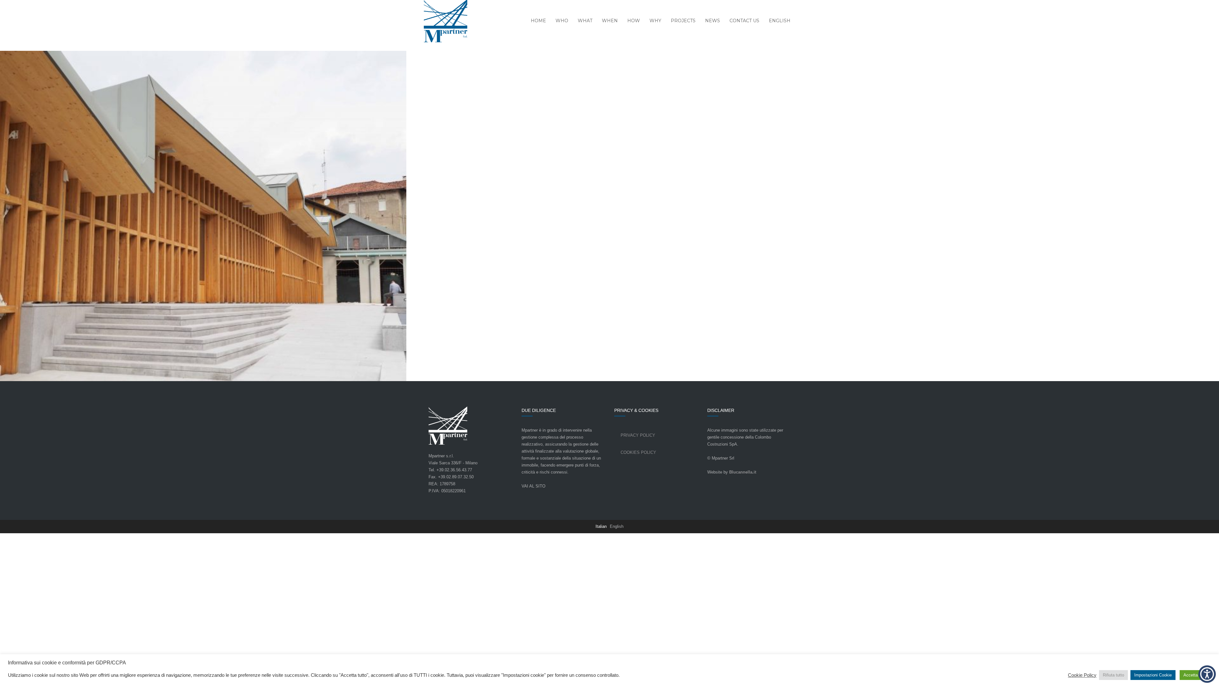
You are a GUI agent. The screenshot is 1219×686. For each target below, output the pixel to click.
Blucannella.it (742, 472)
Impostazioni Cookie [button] (1153, 675)
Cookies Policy (638, 452)
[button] (1207, 674)
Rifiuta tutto (1113, 675)
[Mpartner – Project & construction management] (441, 22)
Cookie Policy (1082, 675)
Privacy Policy (638, 435)
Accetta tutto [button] (1195, 675)
